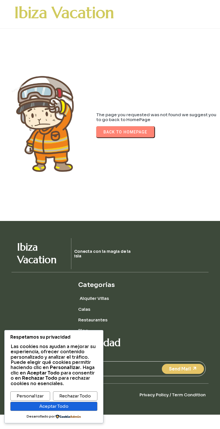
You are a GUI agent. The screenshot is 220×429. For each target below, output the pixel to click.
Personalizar (30, 396)
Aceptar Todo (53, 406)
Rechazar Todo (75, 396)
